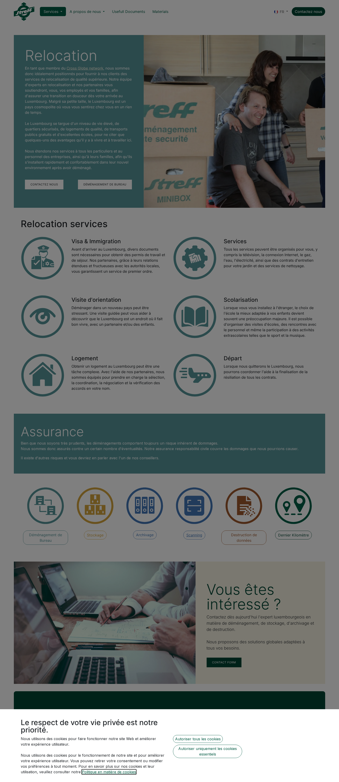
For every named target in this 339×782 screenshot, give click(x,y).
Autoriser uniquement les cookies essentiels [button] (207, 751)
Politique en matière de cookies (109, 772)
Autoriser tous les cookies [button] (198, 739)
